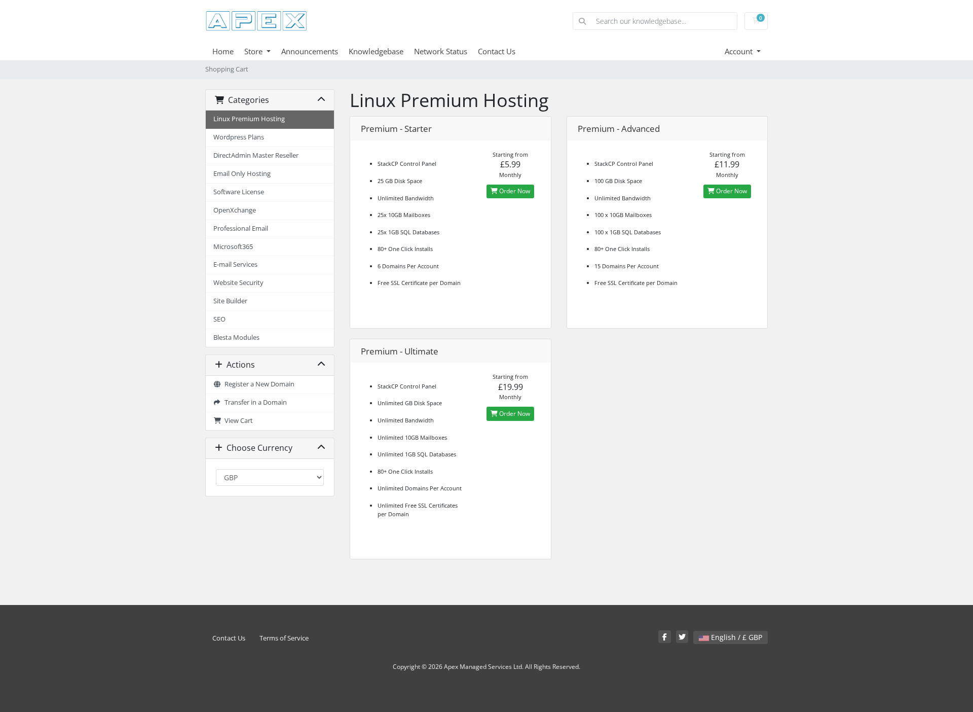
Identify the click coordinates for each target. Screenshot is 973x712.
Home (223, 51)
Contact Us (496, 51)
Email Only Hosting (242, 173)
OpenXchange (234, 210)
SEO (219, 319)
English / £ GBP (735, 637)
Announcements (309, 51)
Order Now (514, 191)
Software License (238, 192)
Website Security (238, 282)
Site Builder (230, 301)
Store (254, 51)
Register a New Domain (257, 384)
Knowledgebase (376, 51)
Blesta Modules (236, 337)
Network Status (440, 51)
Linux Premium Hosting (249, 119)
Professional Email (240, 228)
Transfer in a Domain (254, 402)
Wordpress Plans (238, 137)
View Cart (237, 420)
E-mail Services (235, 264)
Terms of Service (284, 638)
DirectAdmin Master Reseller (255, 155)
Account (740, 51)
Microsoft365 (233, 246)
